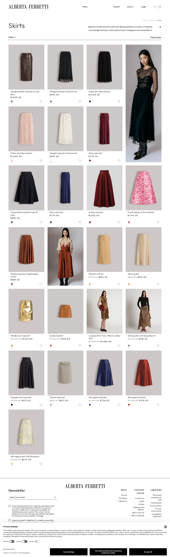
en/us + (130, 6)
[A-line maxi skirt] (104, 187)
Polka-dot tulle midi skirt (99, 91)
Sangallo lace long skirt (20, 397)
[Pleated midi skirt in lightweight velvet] (26, 249)
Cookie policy (156, 503)
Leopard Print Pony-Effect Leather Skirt (104, 337)
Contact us (139, 498)
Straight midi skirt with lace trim (63, 91)
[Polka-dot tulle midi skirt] (104, 67)
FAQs (142, 501)
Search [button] (116, 6)
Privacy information (156, 510)
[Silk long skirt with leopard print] (144, 311)
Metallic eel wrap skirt (20, 335)
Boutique (123, 498)
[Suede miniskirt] (65, 311)
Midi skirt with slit (96, 274)
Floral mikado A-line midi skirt (141, 212)
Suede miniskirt (56, 335)
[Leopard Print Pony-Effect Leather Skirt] (104, 311)
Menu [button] (85, 6)
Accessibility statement (157, 515)
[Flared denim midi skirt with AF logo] (26, 187)
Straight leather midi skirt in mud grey (24, 93)
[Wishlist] (155, 6)
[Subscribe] (54, 497)
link (42, 516)
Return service (138, 512)
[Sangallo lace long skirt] (26, 373)
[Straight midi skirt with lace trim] (65, 67)
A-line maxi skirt (96, 212)
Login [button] (143, 6)
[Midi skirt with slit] (104, 249)
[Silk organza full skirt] (104, 373)
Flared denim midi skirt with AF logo (24, 213)
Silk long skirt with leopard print (141, 335)
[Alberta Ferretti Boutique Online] (28, 7)
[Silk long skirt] (144, 249)
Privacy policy (156, 506)
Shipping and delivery (138, 508)
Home (145, 20)
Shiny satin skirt (95, 153)
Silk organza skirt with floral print (24, 456)
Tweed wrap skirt (57, 397)
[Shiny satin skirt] (104, 128)
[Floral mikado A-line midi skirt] (144, 187)
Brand (124, 495)
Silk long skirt (133, 274)
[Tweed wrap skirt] (65, 373)
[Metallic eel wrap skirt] (26, 311)
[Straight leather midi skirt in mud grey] (26, 67)
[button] (160, 6)
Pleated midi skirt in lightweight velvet (24, 275)
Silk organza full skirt (98, 397)
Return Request (137, 515)
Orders (141, 504)
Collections (122, 501)
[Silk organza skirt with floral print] (26, 432)
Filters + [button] (12, 37)
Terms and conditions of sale (156, 497)
